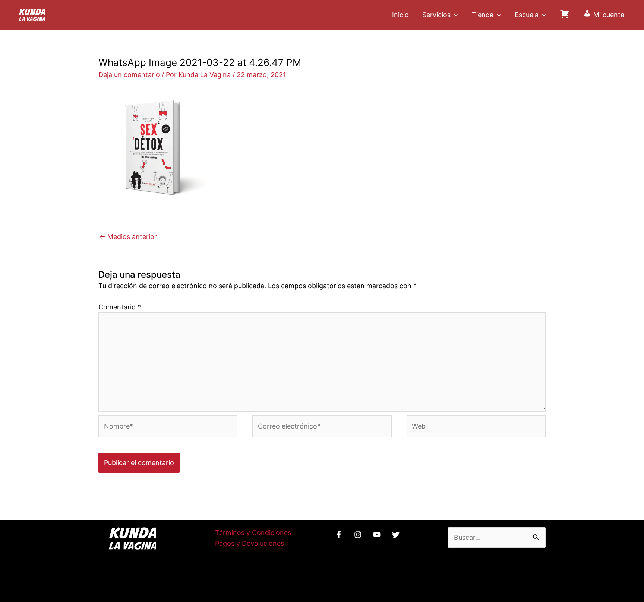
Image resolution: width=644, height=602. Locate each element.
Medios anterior (128, 237)
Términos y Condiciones (253, 532)
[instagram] (358, 534)
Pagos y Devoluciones (249, 543)
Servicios (436, 15)
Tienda (482, 15)
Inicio (400, 15)
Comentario (119, 307)
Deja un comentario (129, 75)
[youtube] (377, 534)
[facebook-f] (339, 534)
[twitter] (396, 534)
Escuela (527, 15)
